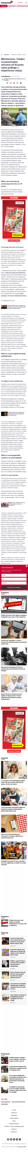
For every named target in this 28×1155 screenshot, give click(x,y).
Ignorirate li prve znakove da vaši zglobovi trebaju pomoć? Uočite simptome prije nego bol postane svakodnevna (11, 696)
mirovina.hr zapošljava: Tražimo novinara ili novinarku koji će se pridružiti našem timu (14, 642)
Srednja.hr (14, 1129)
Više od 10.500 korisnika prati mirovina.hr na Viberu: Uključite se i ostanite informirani (12, 836)
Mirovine (13, 946)
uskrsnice (4, 1104)
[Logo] (7, 2)
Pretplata (20, 2)
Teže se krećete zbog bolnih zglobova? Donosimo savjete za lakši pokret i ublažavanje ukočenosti (13, 809)
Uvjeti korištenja (14, 1118)
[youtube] (8, 1139)
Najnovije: (3, 6)
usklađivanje (5, 1102)
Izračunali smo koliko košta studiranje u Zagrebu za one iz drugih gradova (18, 1068)
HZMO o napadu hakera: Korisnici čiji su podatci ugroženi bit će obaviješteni (17, 963)
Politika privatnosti (14, 1123)
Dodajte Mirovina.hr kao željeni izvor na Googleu (14, 79)
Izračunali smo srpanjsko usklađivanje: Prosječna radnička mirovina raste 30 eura (18, 986)
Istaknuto (6, 54)
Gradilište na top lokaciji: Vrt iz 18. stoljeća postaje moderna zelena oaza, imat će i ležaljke (17, 1089)
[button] (26, 218)
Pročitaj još (5, 1054)
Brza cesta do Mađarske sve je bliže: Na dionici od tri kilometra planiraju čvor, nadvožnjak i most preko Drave (18, 1079)
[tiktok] (14, 1139)
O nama (14, 1110)
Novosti (12, 957)
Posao (14, 1121)
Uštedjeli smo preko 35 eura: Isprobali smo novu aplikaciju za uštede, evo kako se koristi (13, 862)
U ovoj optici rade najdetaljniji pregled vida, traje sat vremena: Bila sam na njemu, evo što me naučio (13, 782)
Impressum (14, 1112)
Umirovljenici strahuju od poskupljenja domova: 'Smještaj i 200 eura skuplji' (18, 997)
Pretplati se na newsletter (14, 587)
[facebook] (17, 1139)
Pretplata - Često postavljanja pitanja (14, 1126)
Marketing (14, 1115)
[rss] (20, 1139)
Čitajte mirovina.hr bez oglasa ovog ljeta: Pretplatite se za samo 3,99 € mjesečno (14, 616)
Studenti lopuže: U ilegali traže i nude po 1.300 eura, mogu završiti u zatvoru (17, 1059)
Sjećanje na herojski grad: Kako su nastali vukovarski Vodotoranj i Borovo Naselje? (13, 668)
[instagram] (11, 1139)
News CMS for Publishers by (14, 1146)
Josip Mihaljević (5, 76)
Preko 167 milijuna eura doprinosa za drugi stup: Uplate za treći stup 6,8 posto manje (17, 952)
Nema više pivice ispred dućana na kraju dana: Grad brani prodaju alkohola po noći (17, 975)
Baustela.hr (14, 1132)
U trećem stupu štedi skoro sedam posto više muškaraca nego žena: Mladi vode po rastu (17, 940)
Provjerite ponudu (14, 240)
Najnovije (4, 933)
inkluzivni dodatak (18, 1102)
